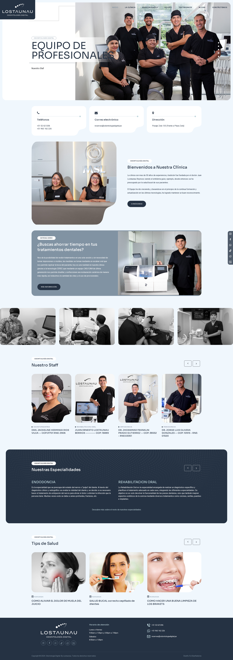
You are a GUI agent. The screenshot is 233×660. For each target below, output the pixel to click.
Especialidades (150, 7)
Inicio (115, 7)
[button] (218, 59)
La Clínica (130, 7)
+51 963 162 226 (44, 129)
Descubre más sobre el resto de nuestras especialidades (116, 509)
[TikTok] (61, 643)
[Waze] (67, 643)
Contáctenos (219, 7)
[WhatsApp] (55, 643)
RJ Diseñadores (195, 656)
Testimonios (185, 7)
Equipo (168, 7)
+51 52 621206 (43, 126)
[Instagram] (43, 643)
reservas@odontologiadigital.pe (108, 126)
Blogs (202, 7)
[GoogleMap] (73, 643)
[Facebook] (49, 643)
